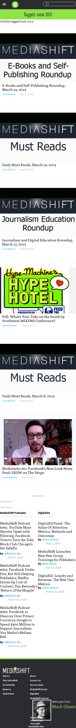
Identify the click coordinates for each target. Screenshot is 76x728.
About (33, 676)
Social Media (9, 684)
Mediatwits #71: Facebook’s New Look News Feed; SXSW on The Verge (37, 470)
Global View (8, 693)
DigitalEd (34, 693)
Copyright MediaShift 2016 (36, 725)
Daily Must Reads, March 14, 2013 (29, 164)
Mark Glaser (11, 325)
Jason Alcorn (50, 539)
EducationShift (10, 680)
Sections (4, 4)
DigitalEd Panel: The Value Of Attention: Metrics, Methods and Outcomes (55, 529)
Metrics (6, 676)
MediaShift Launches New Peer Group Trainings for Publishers (56, 555)
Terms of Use (36, 720)
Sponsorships (36, 684)
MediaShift (16, 670)
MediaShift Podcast (39, 698)
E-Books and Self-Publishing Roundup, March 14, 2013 (33, 87)
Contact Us (35, 680)
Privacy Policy (37, 717)
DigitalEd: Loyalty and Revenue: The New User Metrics (56, 580)
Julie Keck (10, 94)
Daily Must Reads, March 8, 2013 (28, 396)
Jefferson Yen (12, 553)
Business (7, 689)
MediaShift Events (38, 689)
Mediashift (15, 4)
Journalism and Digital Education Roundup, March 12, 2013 (37, 242)
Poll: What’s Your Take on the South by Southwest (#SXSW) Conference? (33, 318)
